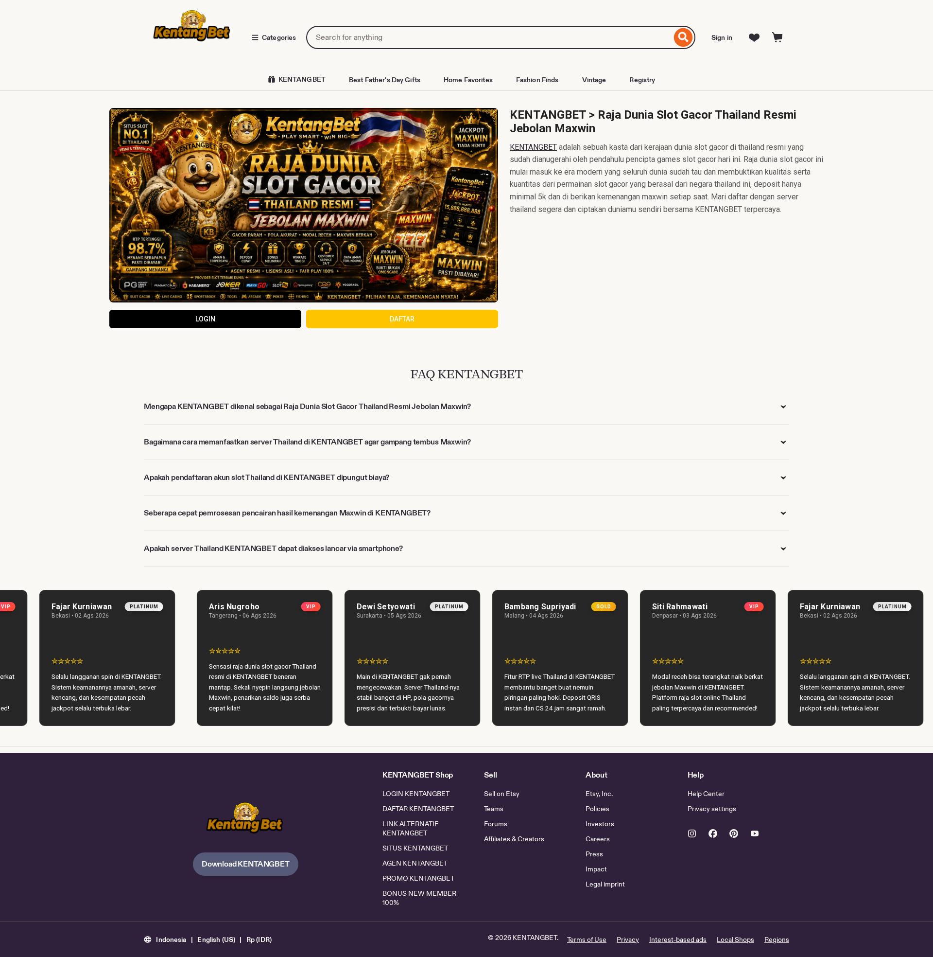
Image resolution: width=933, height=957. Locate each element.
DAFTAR (402, 319)
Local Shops (735, 939)
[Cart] (777, 37)
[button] (208, 939)
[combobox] (489, 37)
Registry (642, 80)
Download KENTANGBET (246, 863)
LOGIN (205, 319)
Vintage (594, 80)
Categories (279, 37)
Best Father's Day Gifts (384, 80)
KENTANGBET (533, 147)
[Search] (683, 37)
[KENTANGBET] (245, 821)
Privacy (628, 939)
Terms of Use (586, 939)
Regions (776, 939)
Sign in (721, 37)
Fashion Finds (537, 80)
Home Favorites (468, 80)
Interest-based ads (678, 939)
